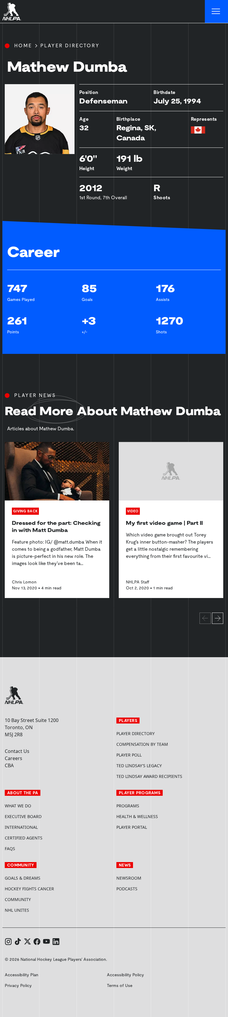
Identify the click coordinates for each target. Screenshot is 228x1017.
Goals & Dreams (22, 878)
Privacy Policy (18, 985)
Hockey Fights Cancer (29, 889)
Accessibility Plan (21, 974)
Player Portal (154, 827)
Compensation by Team (142, 744)
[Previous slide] (205, 618)
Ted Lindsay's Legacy (139, 765)
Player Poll (129, 755)
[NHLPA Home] (11, 11)
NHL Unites (39, 910)
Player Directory (70, 45)
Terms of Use (119, 985)
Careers (13, 758)
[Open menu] (216, 11)
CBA (9, 765)
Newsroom (128, 878)
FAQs (10, 848)
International (21, 827)
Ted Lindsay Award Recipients (149, 776)
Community (18, 899)
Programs (127, 806)
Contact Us (17, 751)
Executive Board (23, 816)
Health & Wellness (137, 816)
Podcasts (126, 889)
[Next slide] (217, 618)
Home (23, 45)
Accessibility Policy (125, 974)
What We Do (18, 806)
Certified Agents (23, 838)
